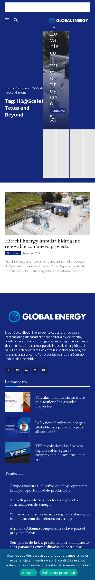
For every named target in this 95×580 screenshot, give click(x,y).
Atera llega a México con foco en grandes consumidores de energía (44, 502)
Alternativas (58, 110)
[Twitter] (35, 370)
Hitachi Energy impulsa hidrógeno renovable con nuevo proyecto (42, 243)
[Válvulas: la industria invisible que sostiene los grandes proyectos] (17, 402)
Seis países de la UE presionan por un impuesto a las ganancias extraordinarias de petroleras (49, 544)
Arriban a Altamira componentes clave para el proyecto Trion (47, 530)
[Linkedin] (26, 370)
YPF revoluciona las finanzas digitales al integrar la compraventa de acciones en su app (60, 452)
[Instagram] (17, 370)
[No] (88, 564)
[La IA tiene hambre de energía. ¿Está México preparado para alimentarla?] (17, 427)
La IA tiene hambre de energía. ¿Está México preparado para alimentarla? (60, 427)
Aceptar (28, 573)
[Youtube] (44, 370)
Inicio (8, 88)
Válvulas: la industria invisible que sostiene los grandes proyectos (60, 401)
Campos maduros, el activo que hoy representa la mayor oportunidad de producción (48, 488)
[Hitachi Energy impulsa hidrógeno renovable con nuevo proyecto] (56, 80)
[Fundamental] (47, 7)
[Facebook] (8, 370)
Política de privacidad (58, 573)
